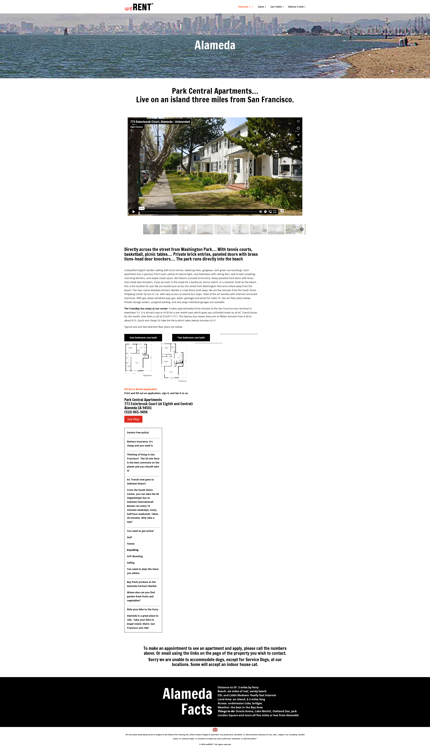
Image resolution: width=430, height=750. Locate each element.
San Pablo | (277, 7)
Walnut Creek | (297, 7)
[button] (215, 166)
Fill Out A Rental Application (140, 389)
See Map (133, 419)
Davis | (262, 7)
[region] (215, 172)
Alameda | (244, 7)
